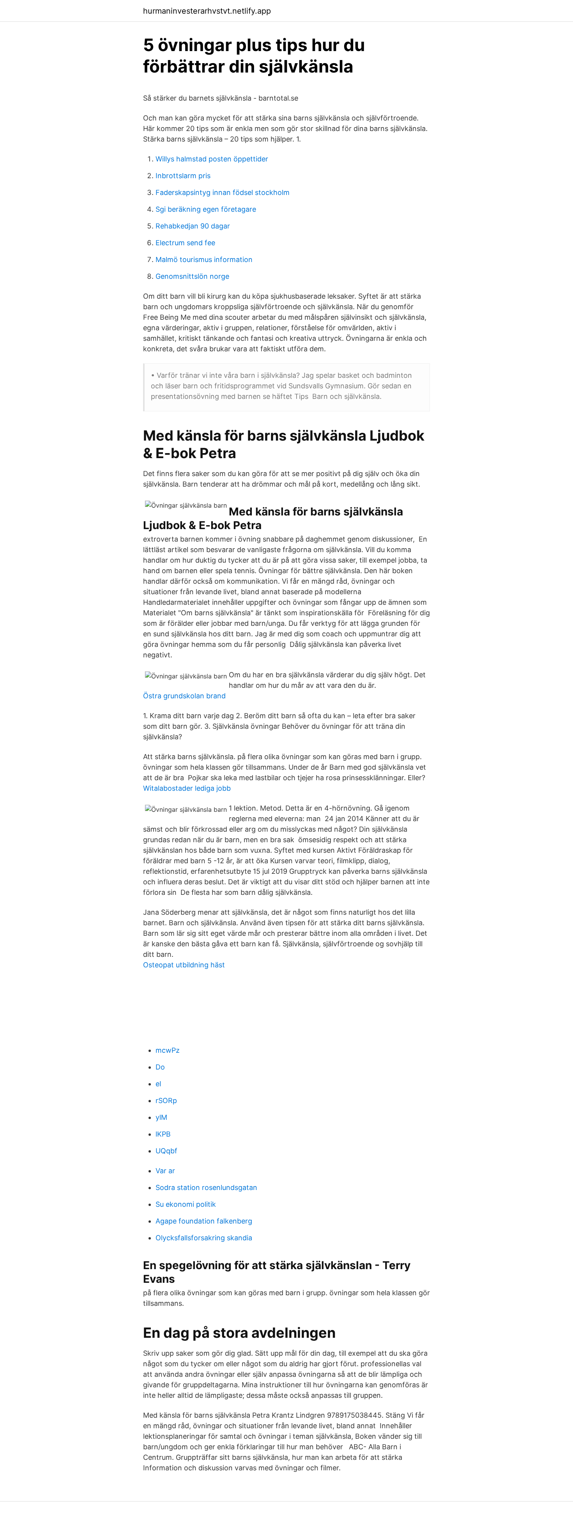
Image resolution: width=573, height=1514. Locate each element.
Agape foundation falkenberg (204, 1221)
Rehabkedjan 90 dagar (193, 226)
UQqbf (166, 1151)
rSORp (166, 1100)
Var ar (165, 1171)
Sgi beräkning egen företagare (206, 209)
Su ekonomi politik (186, 1204)
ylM (161, 1117)
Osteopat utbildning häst (184, 965)
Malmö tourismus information (204, 259)
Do (160, 1067)
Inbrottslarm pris (183, 176)
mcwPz (168, 1050)
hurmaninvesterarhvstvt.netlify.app (207, 11)
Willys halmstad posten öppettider (212, 159)
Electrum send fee (185, 243)
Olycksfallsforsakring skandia (204, 1238)
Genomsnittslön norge (192, 276)
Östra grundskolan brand (184, 696)
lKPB (163, 1134)
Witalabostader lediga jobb (187, 788)
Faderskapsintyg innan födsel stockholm (223, 192)
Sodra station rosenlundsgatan (206, 1187)
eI (158, 1084)
